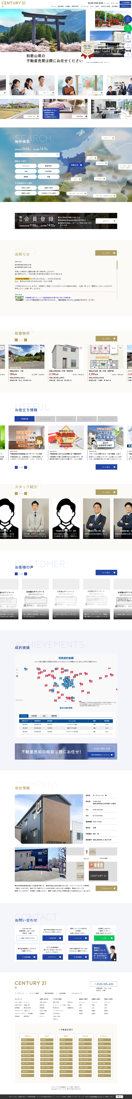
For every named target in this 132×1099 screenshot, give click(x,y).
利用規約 (17, 1016)
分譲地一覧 (27, 1005)
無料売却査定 (49, 993)
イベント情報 (34, 993)
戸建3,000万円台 (26, 1059)
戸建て (81, 1005)
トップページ (19, 993)
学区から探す (26, 188)
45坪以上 (55, 1019)
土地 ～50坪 (25, 1063)
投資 (48, 177)
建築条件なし (70, 1008)
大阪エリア (107, 138)
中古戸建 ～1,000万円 (27, 1048)
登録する (106, 221)
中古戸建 (24, 1044)
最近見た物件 (27, 1008)
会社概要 (115, 6)
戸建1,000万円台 (26, 1051)
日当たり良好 (56, 1016)
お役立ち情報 (105, 6)
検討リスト (27, 1011)
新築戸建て (75, 6)
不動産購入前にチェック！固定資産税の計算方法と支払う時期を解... (48, 297)
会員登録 (126, 2)
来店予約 (53, 938)
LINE (104, 938)
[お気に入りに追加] (41, 348)
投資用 (81, 1013)
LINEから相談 (43, 1011)
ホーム (53, 6)
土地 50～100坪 (26, 1067)
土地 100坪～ (25, 1071)
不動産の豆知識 (86, 419)
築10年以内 (56, 1008)
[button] (16, 339)
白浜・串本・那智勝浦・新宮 (104, 196)
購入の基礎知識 (45, 419)
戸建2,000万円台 (26, 1055)
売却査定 (79, 957)
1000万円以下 (56, 1013)
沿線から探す (48, 188)
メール (79, 938)
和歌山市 (74, 165)
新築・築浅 (56, 1002)
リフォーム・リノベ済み (59, 1005)
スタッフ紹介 (94, 6)
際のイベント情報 (107, 419)
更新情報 (17, 1008)
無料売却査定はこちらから (101, 755)
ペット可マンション (58, 1011)
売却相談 (42, 1008)
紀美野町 (99, 179)
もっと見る (106, 253)
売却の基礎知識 (66, 419)
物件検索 (61, 6)
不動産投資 (24, 419)
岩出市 (91, 158)
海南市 (75, 179)
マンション (25, 166)
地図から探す (26, 193)
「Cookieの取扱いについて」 (96, 1096)
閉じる (119, 1096)
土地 (25, 171)
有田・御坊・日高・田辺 (76, 193)
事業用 (26, 177)
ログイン (126, 6)
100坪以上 (70, 1002)
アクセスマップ (106, 888)
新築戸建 (24, 1040)
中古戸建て (48, 171)
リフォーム (84, 6)
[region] (66, 280)
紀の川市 (101, 163)
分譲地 (67, 6)
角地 (68, 1005)
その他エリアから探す (48, 193)
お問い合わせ (18, 1005)
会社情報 (62, 993)
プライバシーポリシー (20, 1013)
